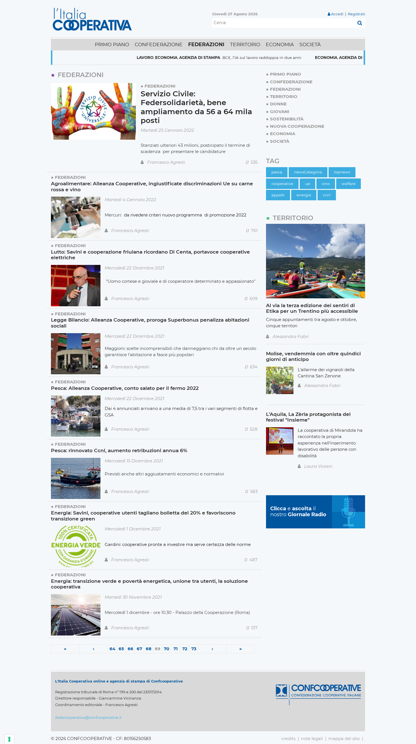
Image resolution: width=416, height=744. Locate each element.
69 (157, 648)
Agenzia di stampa (179, 57)
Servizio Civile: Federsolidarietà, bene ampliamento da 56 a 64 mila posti (196, 107)
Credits (288, 738)
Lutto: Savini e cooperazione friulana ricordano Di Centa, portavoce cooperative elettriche (150, 255)
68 (148, 648)
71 (175, 648)
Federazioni (160, 86)
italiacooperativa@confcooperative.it (88, 717)
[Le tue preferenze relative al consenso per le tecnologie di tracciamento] (9, 739)
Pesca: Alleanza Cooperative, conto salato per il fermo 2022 (125, 388)
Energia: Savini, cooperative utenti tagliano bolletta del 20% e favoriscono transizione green (143, 516)
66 (130, 648)
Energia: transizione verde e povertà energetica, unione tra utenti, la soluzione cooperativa (149, 584)
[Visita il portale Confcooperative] (318, 694)
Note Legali (312, 738)
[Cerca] (360, 23)
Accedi (337, 14)
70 (166, 648)
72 (184, 648)
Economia (145, 57)
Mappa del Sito (344, 738)
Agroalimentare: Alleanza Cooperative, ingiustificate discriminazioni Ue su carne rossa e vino (152, 186)
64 (112, 648)
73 (193, 648)
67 (139, 648)
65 (121, 648)
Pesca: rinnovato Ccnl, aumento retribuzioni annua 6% (119, 450)
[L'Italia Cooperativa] (93, 19)
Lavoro (124, 57)
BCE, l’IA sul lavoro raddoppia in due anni (240, 57)
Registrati (356, 14)
